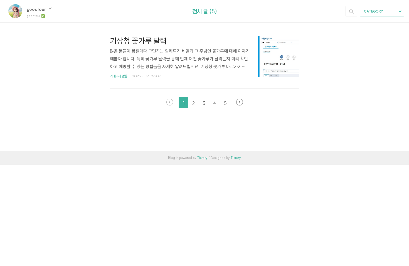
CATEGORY (374, 11)
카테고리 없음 (118, 76)
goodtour (37, 9)
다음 (239, 102)
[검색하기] (351, 11)
